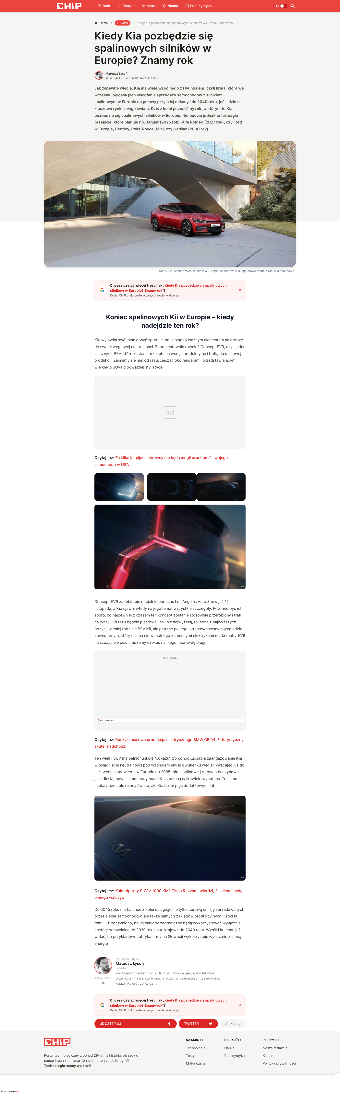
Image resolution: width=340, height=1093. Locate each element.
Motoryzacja (196, 1063)
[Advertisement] (170, 689)
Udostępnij (110, 1024)
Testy (126, 6)
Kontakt (269, 1056)
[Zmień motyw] (281, 6)
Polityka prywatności (279, 1063)
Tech (106, 6)
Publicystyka (201, 6)
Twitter (191, 1024)
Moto (151, 6)
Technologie (195, 1048)
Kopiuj (235, 1024)
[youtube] (103, 983)
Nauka (172, 6)
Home (104, 23)
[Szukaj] (292, 6)
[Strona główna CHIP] (69, 6)
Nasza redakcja (275, 1048)
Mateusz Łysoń (116, 73)
